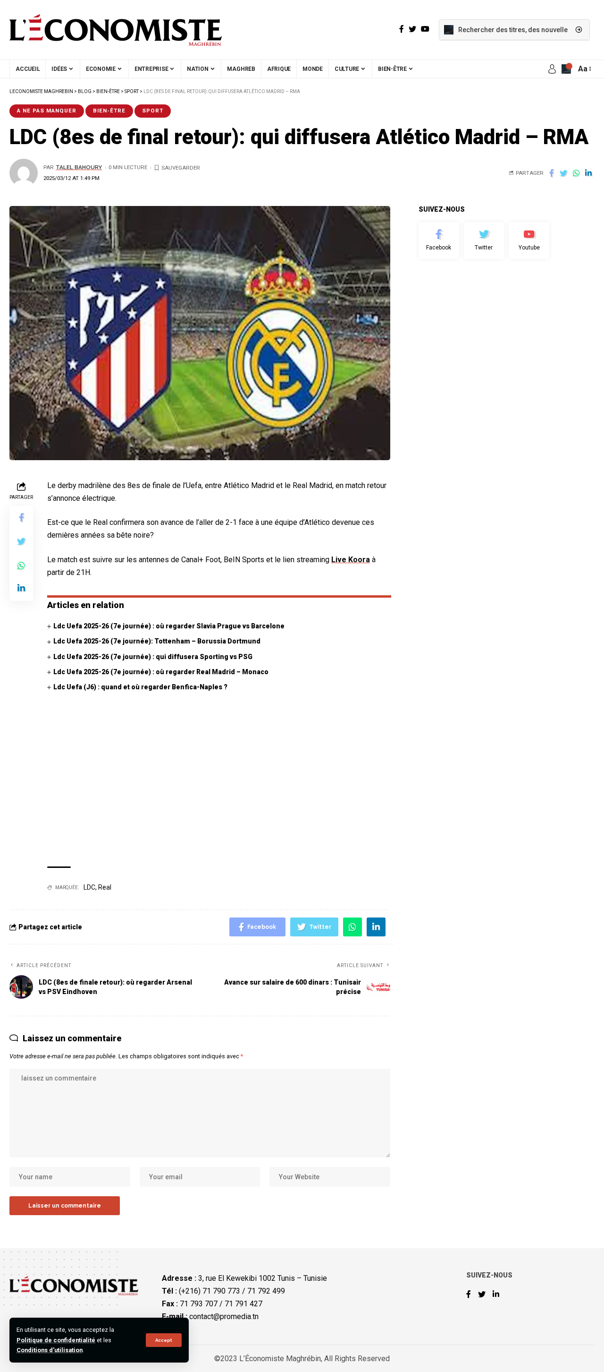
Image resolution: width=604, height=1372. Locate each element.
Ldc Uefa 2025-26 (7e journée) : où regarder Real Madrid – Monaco (160, 672)
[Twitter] (484, 240)
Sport (152, 110)
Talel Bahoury (79, 167)
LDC (89, 887)
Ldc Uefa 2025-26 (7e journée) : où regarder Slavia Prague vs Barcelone (169, 626)
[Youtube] (529, 240)
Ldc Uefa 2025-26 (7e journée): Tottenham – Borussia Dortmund (156, 641)
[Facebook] (438, 240)
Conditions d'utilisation (50, 1350)
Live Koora (350, 559)
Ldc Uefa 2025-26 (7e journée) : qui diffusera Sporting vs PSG (152, 656)
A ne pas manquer (46, 110)
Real (104, 887)
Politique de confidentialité (56, 1340)
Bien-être (109, 110)
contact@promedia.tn (224, 1316)
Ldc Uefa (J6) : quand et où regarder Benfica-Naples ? (140, 687)
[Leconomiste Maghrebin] (115, 29)
